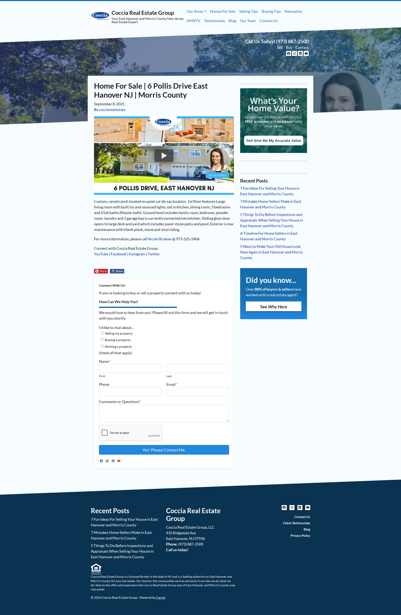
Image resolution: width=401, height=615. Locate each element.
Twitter (154, 254)
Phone (104, 384)
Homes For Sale (222, 11)
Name (105, 361)
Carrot (160, 597)
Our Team (248, 20)
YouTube (101, 254)
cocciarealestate (112, 109)
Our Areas (195, 11)
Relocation (293, 11)
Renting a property (118, 346)
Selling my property (119, 333)
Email (172, 384)
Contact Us (269, 20)
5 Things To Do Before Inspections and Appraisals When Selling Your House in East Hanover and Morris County (271, 220)
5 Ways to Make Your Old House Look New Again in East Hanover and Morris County (271, 252)
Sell (280, 47)
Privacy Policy (300, 535)
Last (169, 376)
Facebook (118, 254)
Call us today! (177, 549)
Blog (232, 20)
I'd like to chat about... (116, 327)
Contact (302, 47)
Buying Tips (271, 11)
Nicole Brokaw (160, 239)
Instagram (137, 254)
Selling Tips (248, 11)
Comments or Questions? (119, 401)
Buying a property (118, 340)
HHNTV (193, 20)
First (102, 376)
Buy (289, 47)
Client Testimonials (296, 523)
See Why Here (273, 306)
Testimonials (214, 20)
